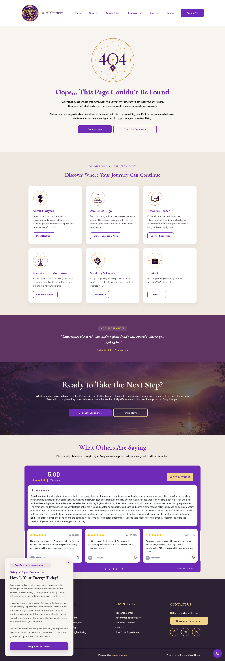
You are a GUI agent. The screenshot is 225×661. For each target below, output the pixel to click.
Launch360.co (119, 654)
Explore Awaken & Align (106, 235)
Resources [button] (133, 13)
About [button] (92, 13)
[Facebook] (174, 632)
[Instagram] (185, 632)
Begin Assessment (39, 646)
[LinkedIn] (196, 632)
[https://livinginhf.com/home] (42, 13)
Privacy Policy (173, 655)
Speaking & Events (125, 622)
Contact (119, 627)
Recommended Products (128, 617)
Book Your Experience (127, 632)
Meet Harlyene (44, 235)
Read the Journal (45, 294)
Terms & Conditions (190, 655)
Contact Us (157, 294)
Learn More (100, 294)
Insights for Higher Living (73, 632)
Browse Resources (160, 235)
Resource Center (124, 612)
